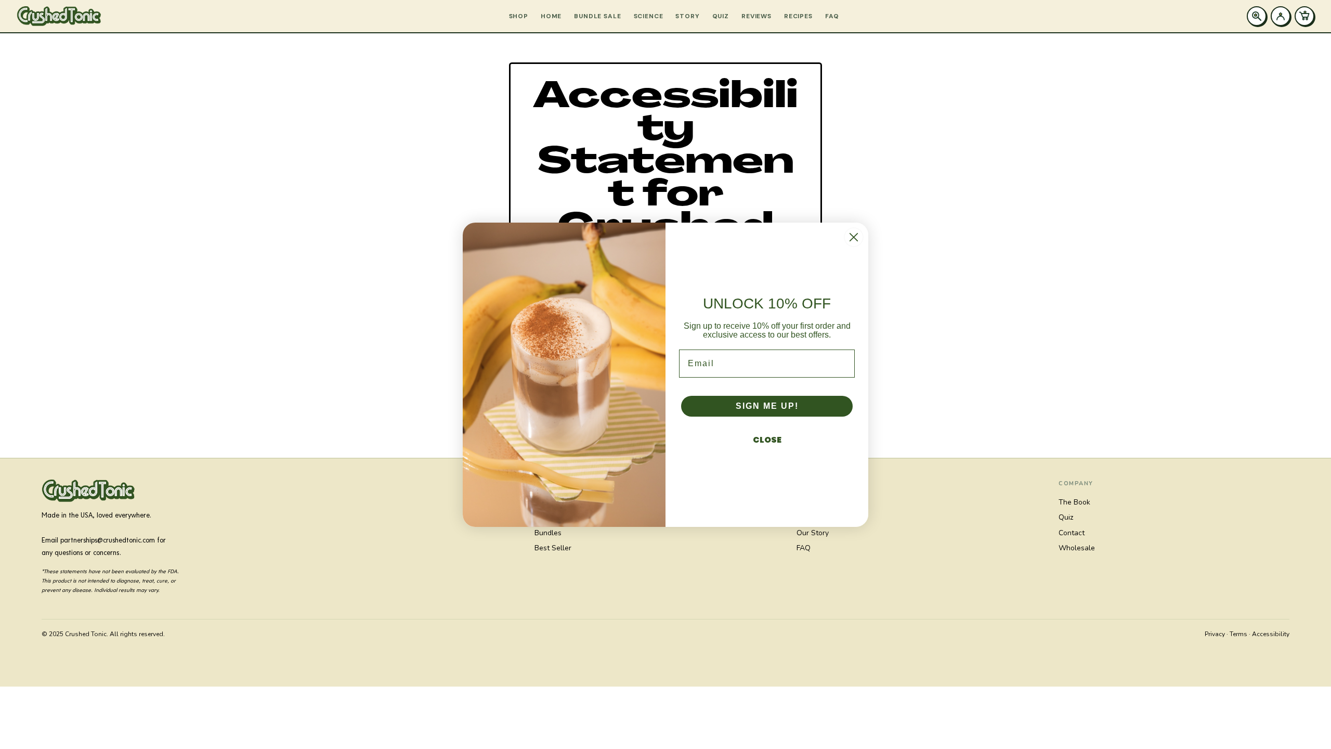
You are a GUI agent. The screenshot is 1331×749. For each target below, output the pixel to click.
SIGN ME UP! (767, 406)
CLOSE (767, 440)
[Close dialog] (853, 237)
